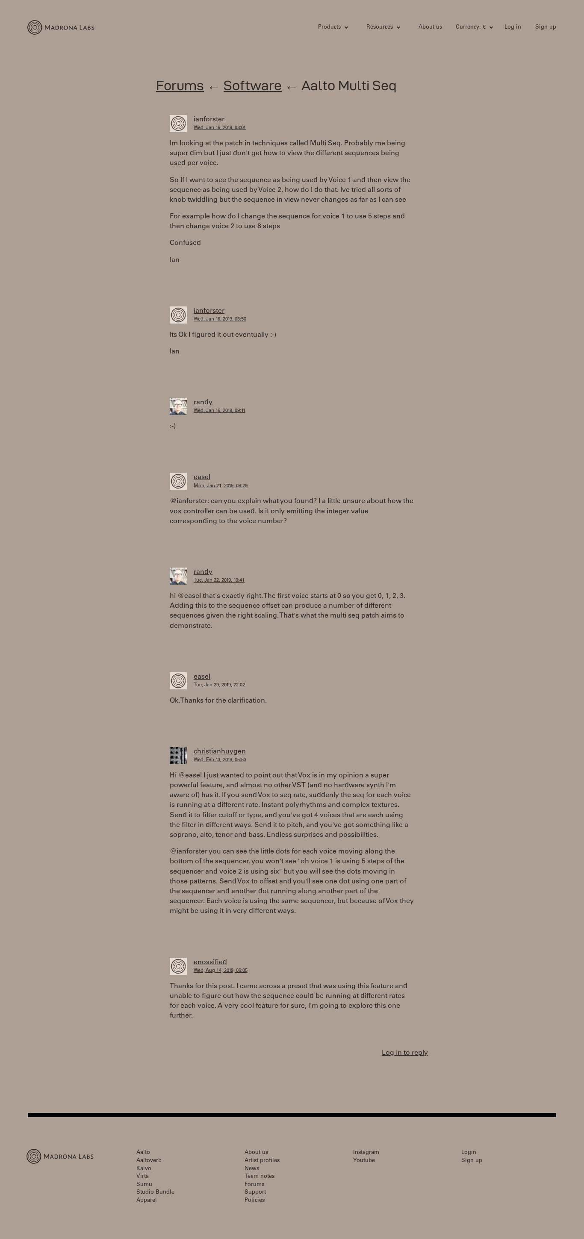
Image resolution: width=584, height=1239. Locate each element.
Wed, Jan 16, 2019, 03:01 (220, 128)
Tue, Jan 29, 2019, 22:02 (219, 685)
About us (430, 27)
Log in (512, 27)
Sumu (144, 1185)
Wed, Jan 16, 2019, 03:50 (220, 319)
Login (468, 1153)
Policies (255, 1201)
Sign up (545, 27)
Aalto (143, 1153)
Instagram (366, 1153)
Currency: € (471, 27)
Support (255, 1192)
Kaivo (143, 1169)
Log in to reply (405, 1053)
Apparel (146, 1201)
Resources (379, 27)
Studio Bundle (155, 1192)
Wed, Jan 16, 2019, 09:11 (219, 411)
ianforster (209, 119)
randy (203, 402)
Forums (180, 85)
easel (202, 477)
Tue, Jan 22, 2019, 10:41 (219, 580)
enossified (210, 962)
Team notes (259, 1177)
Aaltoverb (149, 1161)
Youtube (364, 1161)
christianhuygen (220, 751)
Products (329, 27)
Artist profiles (262, 1161)
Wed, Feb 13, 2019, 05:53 (220, 760)
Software (253, 85)
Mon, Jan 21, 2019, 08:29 (221, 486)
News (252, 1169)
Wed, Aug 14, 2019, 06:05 (221, 970)
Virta (142, 1177)
